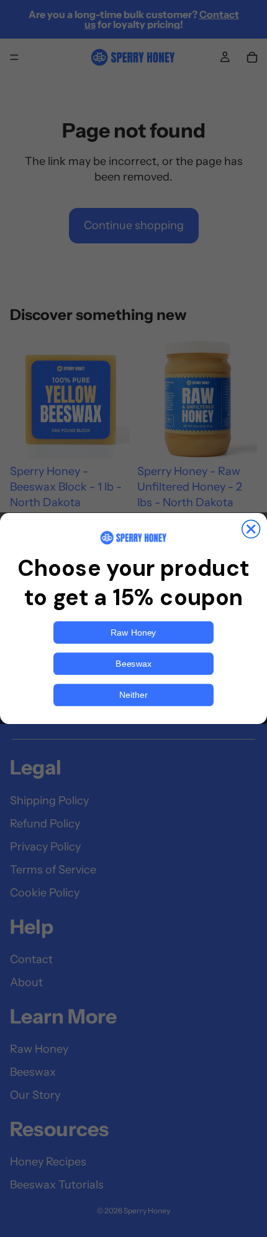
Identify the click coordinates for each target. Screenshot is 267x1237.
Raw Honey (133, 632)
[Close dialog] (251, 529)
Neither (133, 695)
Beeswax (133, 664)
